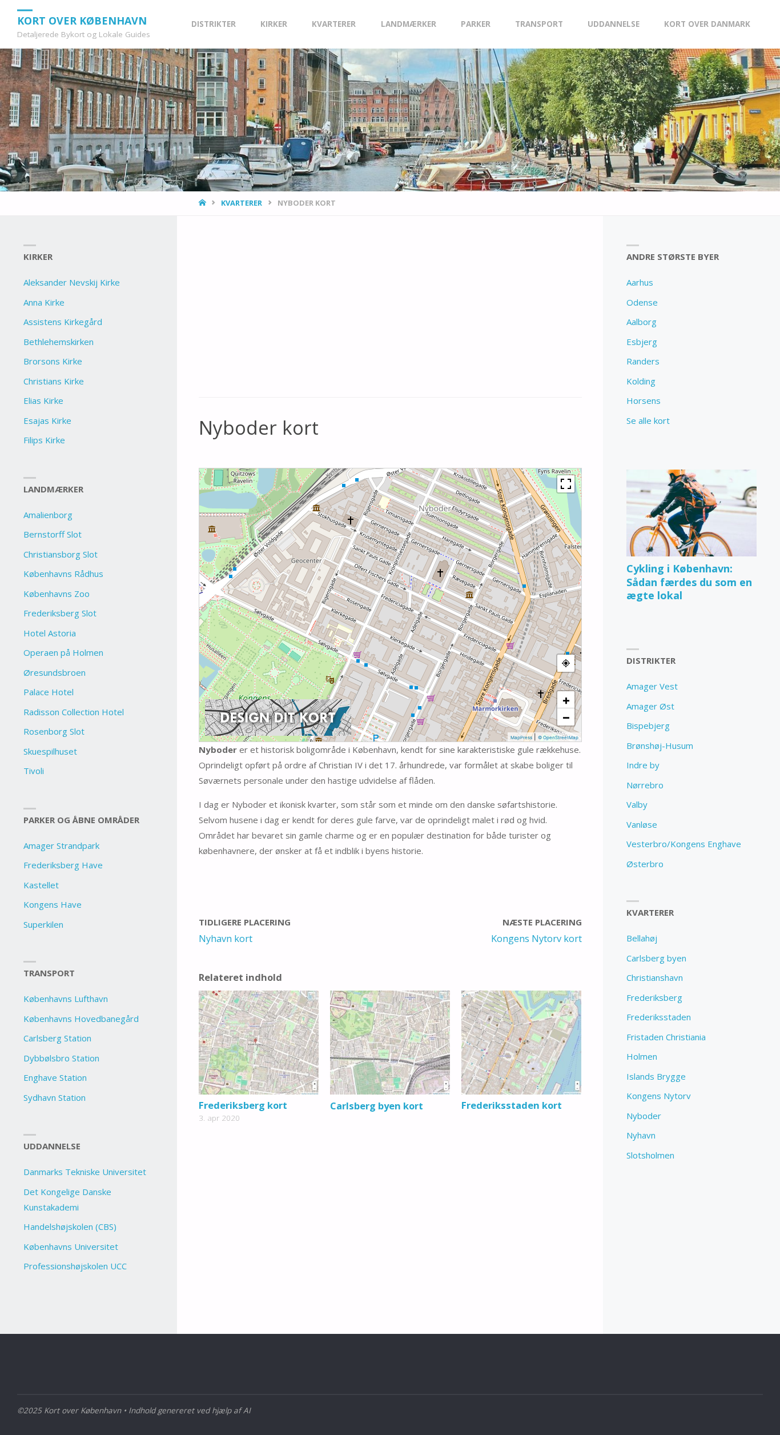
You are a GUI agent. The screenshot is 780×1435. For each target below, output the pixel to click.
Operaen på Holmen (63, 652)
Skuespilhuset (50, 751)
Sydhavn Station (54, 1097)
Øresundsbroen (54, 672)
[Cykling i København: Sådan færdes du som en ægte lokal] (691, 513)
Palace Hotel (48, 692)
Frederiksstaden (658, 1017)
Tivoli (33, 770)
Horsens (643, 400)
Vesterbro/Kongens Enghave (683, 843)
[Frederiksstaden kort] (521, 1042)
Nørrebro (645, 785)
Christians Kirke (53, 381)
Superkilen (43, 924)
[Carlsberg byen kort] (390, 1043)
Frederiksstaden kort (511, 1105)
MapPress (521, 737)
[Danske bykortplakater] (278, 716)
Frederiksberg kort (243, 1105)
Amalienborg (48, 514)
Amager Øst (650, 706)
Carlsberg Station (57, 1038)
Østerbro (645, 863)
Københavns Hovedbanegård (81, 1018)
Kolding (641, 381)
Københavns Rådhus (63, 573)
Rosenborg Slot (54, 731)
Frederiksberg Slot (60, 613)
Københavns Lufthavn (65, 998)
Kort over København (82, 20)
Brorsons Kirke (52, 361)
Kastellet (41, 885)
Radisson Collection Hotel (73, 712)
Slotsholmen (650, 1155)
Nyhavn (641, 1135)
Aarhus (639, 282)
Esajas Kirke (47, 420)
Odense (642, 302)
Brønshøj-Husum (659, 745)
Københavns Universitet (70, 1246)
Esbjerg (641, 341)
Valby (637, 804)
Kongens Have (52, 904)
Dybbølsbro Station (61, 1058)
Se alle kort (648, 420)
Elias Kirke (43, 400)
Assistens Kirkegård (62, 321)
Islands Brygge (656, 1076)
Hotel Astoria (49, 633)
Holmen (641, 1056)
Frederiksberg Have (63, 865)
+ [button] (566, 699)
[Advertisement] (390, 313)
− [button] (566, 717)
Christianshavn (654, 977)
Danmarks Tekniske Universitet (84, 1171)
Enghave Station (55, 1077)
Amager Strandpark (61, 845)
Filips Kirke (44, 440)
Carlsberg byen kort (376, 1105)
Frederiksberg (654, 997)
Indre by (643, 765)
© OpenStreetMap (558, 737)
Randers (643, 361)
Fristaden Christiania (666, 1037)
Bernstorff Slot (52, 534)
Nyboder (643, 1115)
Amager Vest (652, 686)
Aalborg (641, 321)
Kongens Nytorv (658, 1095)
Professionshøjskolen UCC (75, 1266)
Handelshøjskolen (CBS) (69, 1226)
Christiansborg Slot (60, 554)
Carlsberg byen (656, 958)
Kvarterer (241, 203)
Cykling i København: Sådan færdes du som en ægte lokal (689, 582)
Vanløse (641, 824)
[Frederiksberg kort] (259, 1042)
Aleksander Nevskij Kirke (71, 282)
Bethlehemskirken (58, 341)
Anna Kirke (44, 302)
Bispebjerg (648, 725)
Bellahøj (641, 938)
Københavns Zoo (56, 593)
